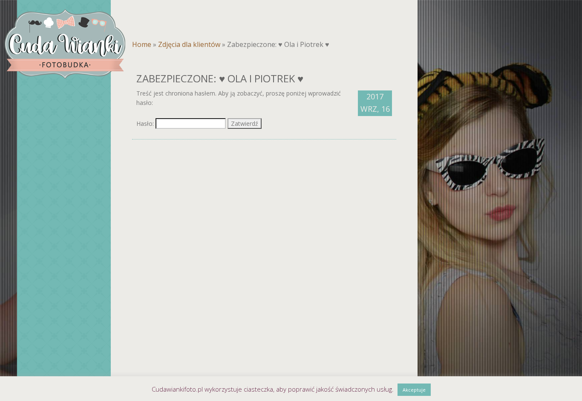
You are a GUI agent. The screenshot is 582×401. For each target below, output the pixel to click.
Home (141, 44)
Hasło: (146, 123)
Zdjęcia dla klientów (189, 44)
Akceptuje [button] (414, 389)
